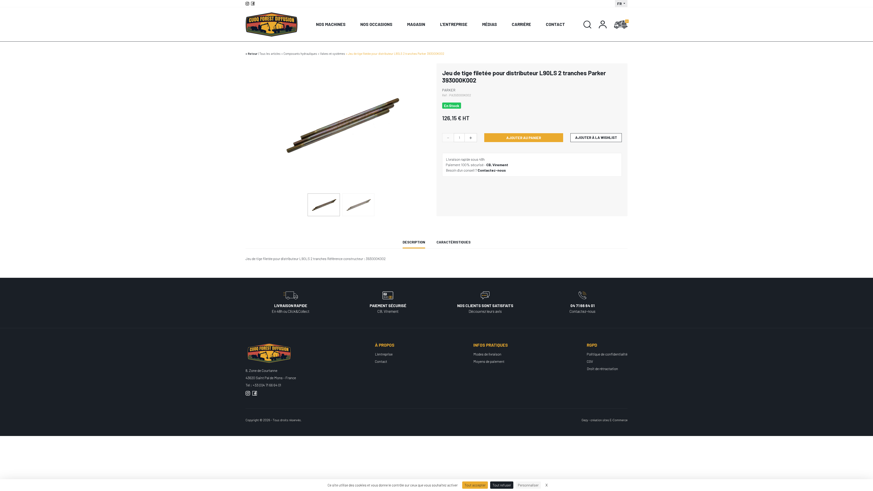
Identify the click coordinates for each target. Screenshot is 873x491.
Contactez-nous (492, 170)
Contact (555, 24)
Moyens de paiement (488, 361)
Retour (252, 53)
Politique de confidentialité (607, 354)
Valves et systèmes (332, 53)
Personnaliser (528, 485)
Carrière (521, 24)
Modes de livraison (487, 354)
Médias (489, 24)
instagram (248, 395)
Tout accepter (475, 485)
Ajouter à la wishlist (596, 137)
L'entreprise (453, 24)
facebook (254, 395)
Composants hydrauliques (300, 53)
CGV (590, 361)
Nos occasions (376, 24)
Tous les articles (270, 53)
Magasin (416, 24)
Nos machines (331, 24)
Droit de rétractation (602, 368)
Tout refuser (501, 485)
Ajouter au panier (523, 137)
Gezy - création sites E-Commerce (604, 420)
